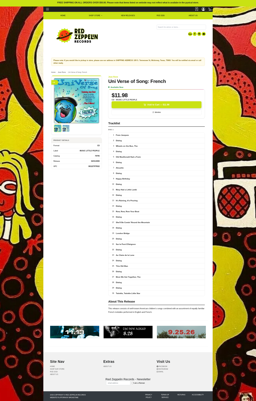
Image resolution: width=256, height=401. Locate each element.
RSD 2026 (161, 16)
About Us (193, 16)
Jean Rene (62, 72)
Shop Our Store (57, 369)
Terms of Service (165, 396)
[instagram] (199, 34)
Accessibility (198, 395)
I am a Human (139, 383)
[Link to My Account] (203, 10)
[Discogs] (190, 34)
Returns (181, 395)
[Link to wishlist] (197, 10)
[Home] (77, 35)
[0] (210, 10)
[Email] (203, 34)
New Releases (128, 16)
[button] (95, 15)
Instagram (163, 369)
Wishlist (158, 112)
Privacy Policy (148, 396)
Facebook (162, 366)
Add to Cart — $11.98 (158, 105)
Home (53, 72)
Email (160, 372)
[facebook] (194, 34)
